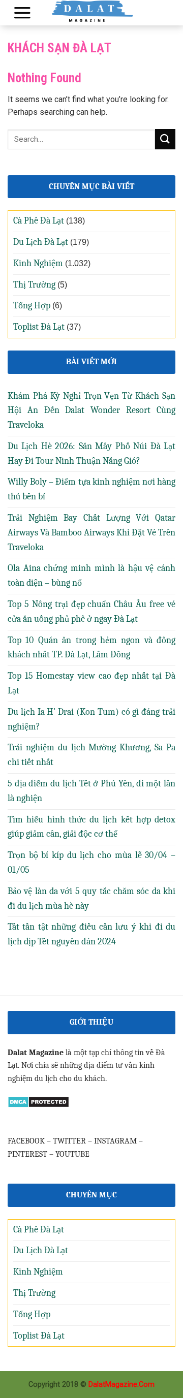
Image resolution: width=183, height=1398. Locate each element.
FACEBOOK (26, 1141)
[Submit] (165, 139)
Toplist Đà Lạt (39, 327)
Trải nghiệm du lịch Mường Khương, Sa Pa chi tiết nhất (91, 755)
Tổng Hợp (31, 305)
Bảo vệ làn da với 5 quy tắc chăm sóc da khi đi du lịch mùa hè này (91, 898)
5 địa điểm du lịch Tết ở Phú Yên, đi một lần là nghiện (91, 791)
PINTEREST (27, 1154)
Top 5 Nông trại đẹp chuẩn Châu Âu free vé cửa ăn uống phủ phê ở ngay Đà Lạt (91, 611)
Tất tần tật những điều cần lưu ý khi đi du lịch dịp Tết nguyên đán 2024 (91, 934)
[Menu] (22, 12)
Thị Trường (34, 284)
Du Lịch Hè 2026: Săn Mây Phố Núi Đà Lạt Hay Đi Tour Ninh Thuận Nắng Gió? (91, 453)
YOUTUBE (72, 1154)
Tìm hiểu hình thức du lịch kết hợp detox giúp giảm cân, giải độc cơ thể (91, 827)
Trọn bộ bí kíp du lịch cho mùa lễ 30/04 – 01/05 (91, 862)
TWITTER (69, 1141)
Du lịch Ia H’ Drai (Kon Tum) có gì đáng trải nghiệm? (91, 719)
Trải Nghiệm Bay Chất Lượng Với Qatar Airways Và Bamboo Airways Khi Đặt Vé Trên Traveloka (91, 533)
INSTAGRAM (115, 1141)
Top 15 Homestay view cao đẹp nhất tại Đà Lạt (91, 683)
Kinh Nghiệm (38, 263)
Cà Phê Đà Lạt (38, 220)
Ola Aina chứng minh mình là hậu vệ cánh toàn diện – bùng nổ (91, 575)
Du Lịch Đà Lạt (40, 242)
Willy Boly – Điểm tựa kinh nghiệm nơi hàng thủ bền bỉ (91, 489)
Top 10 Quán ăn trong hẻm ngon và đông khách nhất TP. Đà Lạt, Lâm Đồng (91, 647)
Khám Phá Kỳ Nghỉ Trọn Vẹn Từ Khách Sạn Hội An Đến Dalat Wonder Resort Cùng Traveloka (91, 411)
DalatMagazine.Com (121, 1384)
